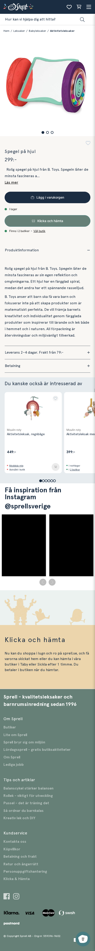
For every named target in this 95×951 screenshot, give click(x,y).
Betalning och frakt (20, 856)
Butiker (9, 727)
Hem (6, 30)
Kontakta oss (14, 841)
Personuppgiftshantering (25, 871)
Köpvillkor (11, 849)
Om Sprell (11, 757)
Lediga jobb (13, 764)
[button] (43, 132)
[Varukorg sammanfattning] (78, 6)
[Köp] (55, 467)
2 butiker (75, 469)
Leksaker (19, 30)
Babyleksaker (37, 30)
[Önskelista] (69, 6)
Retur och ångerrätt (20, 864)
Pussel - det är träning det (26, 803)
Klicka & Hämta (16, 879)
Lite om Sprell (15, 735)
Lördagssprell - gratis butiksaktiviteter (37, 749)
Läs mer (11, 182)
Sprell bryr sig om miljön (24, 742)
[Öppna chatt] (83, 939)
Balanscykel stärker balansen (28, 788)
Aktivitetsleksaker (62, 30)
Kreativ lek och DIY (19, 818)
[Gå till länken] (6, 897)
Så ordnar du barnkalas (23, 811)
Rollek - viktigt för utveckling (28, 796)
